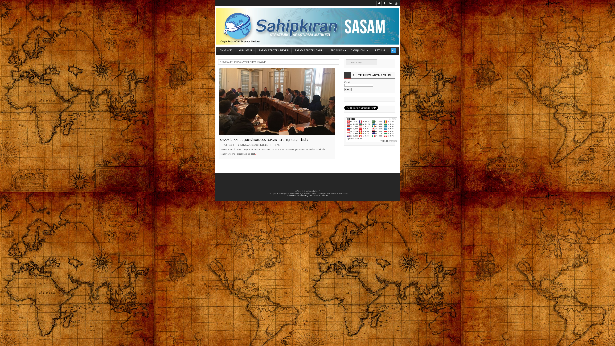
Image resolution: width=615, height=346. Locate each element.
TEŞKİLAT (264, 144)
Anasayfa (224, 62)
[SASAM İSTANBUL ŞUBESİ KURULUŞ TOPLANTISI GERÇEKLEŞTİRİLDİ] (277, 101)
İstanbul (255, 144)
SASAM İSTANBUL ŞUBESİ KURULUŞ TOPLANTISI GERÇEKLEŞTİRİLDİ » (264, 140)
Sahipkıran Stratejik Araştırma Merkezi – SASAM (307, 196)
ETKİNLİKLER (244, 144)
